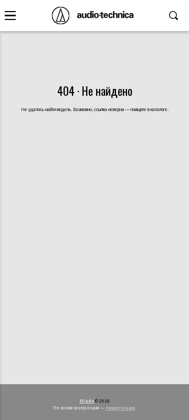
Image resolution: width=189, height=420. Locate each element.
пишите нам (120, 408)
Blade (87, 401)
